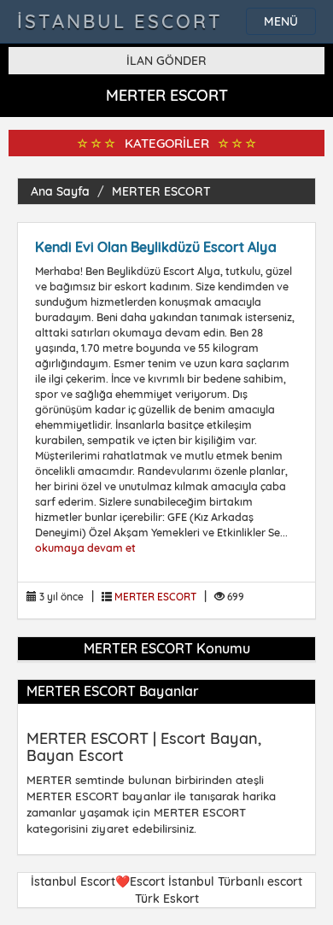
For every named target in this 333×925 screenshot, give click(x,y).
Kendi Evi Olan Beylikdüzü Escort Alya (156, 246)
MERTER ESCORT (161, 191)
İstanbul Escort (120, 21)
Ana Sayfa (60, 191)
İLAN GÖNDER (166, 60)
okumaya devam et (85, 547)
